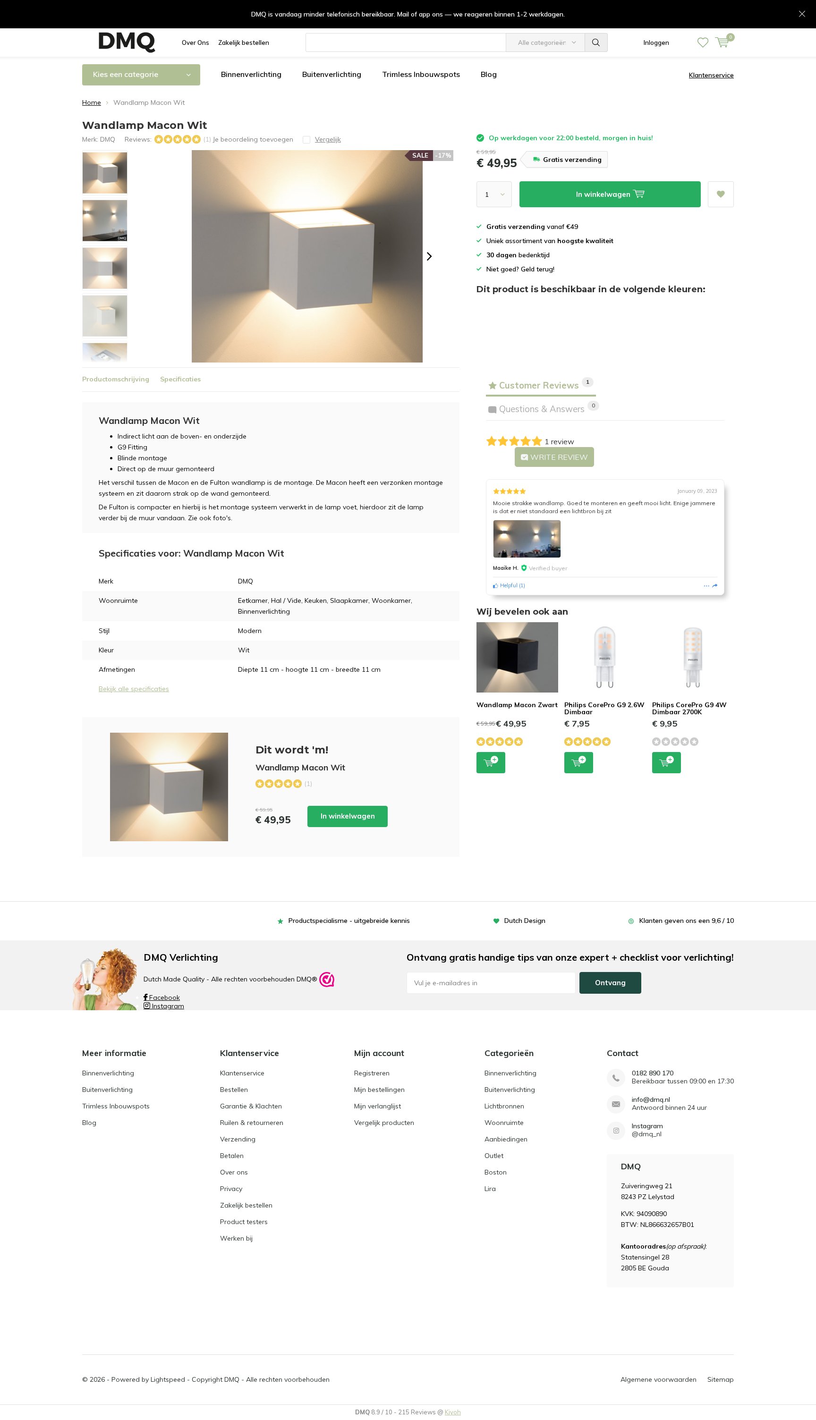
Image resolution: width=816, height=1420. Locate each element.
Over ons (234, 1172)
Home (91, 102)
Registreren (372, 1073)
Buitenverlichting (331, 74)
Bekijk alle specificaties (134, 689)
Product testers (244, 1221)
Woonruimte (504, 1122)
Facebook (163, 997)
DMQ (107, 139)
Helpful (508, 585)
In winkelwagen (348, 815)
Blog (489, 74)
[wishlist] (702, 42)
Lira (490, 1188)
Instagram (167, 1006)
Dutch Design (524, 920)
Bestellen (234, 1089)
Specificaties (180, 379)
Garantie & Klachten (251, 1106)
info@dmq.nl (651, 1100)
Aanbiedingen (505, 1139)
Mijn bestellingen (379, 1089)
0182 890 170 (652, 1073)
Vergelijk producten (384, 1122)
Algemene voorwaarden (658, 1379)
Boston (495, 1172)
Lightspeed (168, 1379)
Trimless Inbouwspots (421, 74)
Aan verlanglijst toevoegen (721, 194)
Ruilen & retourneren (251, 1122)
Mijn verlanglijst (377, 1106)
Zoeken (596, 42)
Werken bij (236, 1238)
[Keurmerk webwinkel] (326, 979)
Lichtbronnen (504, 1106)
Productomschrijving (115, 379)
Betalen (232, 1155)
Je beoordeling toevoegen (252, 139)
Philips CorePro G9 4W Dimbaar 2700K (689, 709)
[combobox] (406, 42)
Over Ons (195, 42)
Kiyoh (453, 1412)
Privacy (231, 1188)
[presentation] (429, 256)
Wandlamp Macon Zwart (517, 705)
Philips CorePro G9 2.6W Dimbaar (604, 709)
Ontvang (610, 982)
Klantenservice (711, 75)
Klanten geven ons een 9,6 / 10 (686, 920)
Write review (558, 457)
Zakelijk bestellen (243, 42)
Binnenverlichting (251, 74)
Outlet (493, 1155)
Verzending (237, 1139)
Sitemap (720, 1379)
